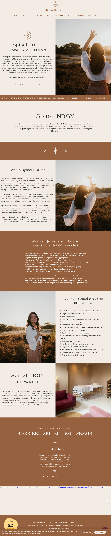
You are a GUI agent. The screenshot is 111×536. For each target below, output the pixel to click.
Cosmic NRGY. (63, 466)
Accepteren (100, 532)
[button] (27, 16)
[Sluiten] (108, 532)
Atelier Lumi (73, 525)
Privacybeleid (36, 533)
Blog (81, 525)
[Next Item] (107, 500)
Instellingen (87, 532)
